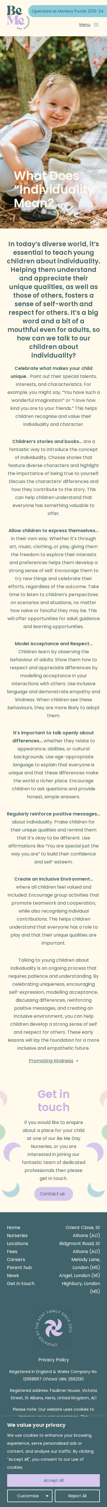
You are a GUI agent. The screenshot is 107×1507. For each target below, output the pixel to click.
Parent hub (19, 1267)
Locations (17, 1243)
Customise (28, 1496)
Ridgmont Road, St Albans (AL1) (79, 1247)
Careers (16, 1259)
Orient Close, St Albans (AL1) (83, 1231)
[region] (53, 1461)
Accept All (54, 1480)
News (13, 1275)
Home (13, 1227)
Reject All (77, 1496)
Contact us (52, 1194)
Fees (12, 1251)
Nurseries (17, 1235)
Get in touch (21, 1283)
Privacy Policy (53, 1359)
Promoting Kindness (51, 1060)
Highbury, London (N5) (81, 1287)
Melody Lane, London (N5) (85, 1263)
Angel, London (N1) (79, 1275)
